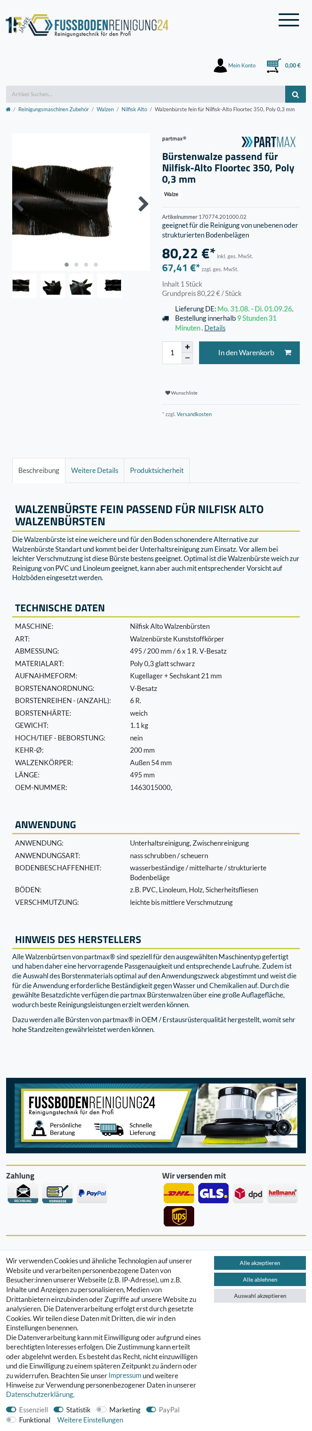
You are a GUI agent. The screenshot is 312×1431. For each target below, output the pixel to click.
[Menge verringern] (187, 358)
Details (214, 328)
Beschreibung (38, 470)
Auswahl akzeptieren (260, 1295)
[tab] (38, 470)
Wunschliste (183, 393)
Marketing (125, 1409)
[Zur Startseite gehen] (8, 109)
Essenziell (33, 1409)
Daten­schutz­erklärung (39, 1394)
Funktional (34, 1420)
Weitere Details (94, 470)
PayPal (169, 1409)
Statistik (78, 1409)
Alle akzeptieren (260, 1262)
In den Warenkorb (246, 352)
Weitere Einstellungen (90, 1420)
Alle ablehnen (260, 1279)
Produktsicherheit (157, 470)
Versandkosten (194, 414)
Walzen (105, 109)
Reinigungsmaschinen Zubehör (53, 109)
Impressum (124, 1375)
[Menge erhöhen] (187, 347)
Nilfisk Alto (134, 109)
